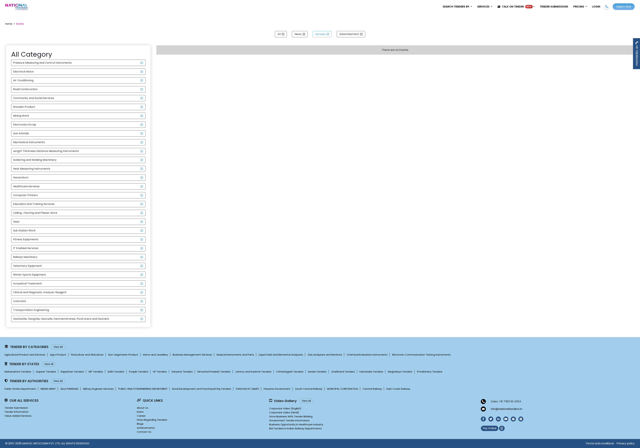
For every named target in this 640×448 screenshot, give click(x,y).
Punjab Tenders (138, 371)
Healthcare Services (26, 186)
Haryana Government (277, 389)
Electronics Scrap (24, 124)
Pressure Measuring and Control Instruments (42, 63)
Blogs (140, 424)
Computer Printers (25, 195)
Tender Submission (16, 408)
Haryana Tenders (182, 371)
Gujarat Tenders (46, 371)
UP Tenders (160, 371)
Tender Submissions (554, 6)
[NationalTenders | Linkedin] (498, 419)
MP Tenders (96, 371)
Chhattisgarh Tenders (290, 371)
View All (58, 347)
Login (596, 6)
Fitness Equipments (25, 239)
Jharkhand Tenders (343, 371)
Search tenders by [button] (456, 6)
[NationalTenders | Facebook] (483, 419)
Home (8, 23)
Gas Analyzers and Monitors (325, 354)
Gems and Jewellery (155, 354)
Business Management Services (192, 354)
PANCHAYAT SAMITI (247, 389)
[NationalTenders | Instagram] (520, 419)
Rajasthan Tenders (72, 371)
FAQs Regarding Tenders (152, 420)
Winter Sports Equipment (29, 275)
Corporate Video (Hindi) (284, 412)
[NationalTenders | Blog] (513, 419)
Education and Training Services (33, 204)
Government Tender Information (289, 420)
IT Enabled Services (25, 248)
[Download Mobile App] (502, 428)
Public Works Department (20, 389)
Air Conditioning (23, 80)
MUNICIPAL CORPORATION (342, 389)
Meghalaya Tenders (400, 371)
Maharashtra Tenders (17, 371)
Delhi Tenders (116, 371)
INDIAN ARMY (48, 389)
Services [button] (483, 6)
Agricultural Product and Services (24, 354)
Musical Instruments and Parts (235, 354)
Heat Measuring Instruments (31, 169)
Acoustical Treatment (27, 283)
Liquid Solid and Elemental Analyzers (281, 354)
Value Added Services (18, 416)
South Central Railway (308, 389)
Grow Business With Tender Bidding (290, 416)
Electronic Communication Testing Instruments (421, 354)
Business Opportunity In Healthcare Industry (296, 424)
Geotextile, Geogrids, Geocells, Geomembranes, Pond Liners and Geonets (61, 319)
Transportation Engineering (31, 310)
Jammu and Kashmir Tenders (253, 371)
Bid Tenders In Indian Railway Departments (295, 428)
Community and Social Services (33, 98)
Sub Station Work (24, 230)
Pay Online (489, 428)
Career (141, 416)
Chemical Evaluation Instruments (367, 354)
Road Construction (25, 89)
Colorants (19, 301)
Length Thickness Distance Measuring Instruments (46, 151)
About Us (142, 408)
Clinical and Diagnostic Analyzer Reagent (39, 292)
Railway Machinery (25, 257)
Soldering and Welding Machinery (34, 160)
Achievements (146, 428)
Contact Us (144, 432)
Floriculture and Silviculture (87, 354)
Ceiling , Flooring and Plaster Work (35, 213)
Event (140, 412)
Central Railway (372, 389)
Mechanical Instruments (29, 142)
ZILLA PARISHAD (69, 389)
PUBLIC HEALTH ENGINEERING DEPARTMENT (143, 389)
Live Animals (21, 133)
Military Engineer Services (98, 389)
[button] (516, 6)
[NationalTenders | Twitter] (490, 419)
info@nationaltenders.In (506, 409)
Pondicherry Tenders (429, 371)
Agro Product (58, 354)
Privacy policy (625, 443)
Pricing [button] (579, 6)
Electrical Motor (23, 71)
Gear (16, 222)
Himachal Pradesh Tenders (213, 371)
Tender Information (16, 412)
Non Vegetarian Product (123, 354)
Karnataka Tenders (371, 371)
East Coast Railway (398, 389)
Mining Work (21, 116)
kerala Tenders (317, 371)
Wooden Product (24, 107)
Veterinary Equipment (27, 266)
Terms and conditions (600, 443)
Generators (20, 177)
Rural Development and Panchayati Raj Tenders (201, 389)
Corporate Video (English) (285, 408)
